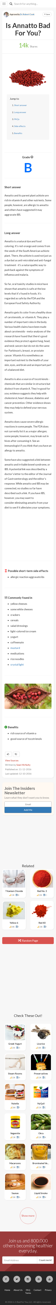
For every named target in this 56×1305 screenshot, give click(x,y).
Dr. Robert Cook (27, 14)
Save (48, 14)
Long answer (20, 112)
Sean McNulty (23, 764)
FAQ (28, 1290)
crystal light (17, 664)
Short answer (20, 105)
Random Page (30, 940)
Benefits (18, 133)
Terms (28, 1293)
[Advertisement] (28, 533)
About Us (18, 1290)
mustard (15, 648)
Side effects (20, 126)
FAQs (16, 119)
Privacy (48, 1290)
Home (7, 1290)
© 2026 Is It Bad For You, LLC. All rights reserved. (28, 1302)
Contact (37, 1290)
